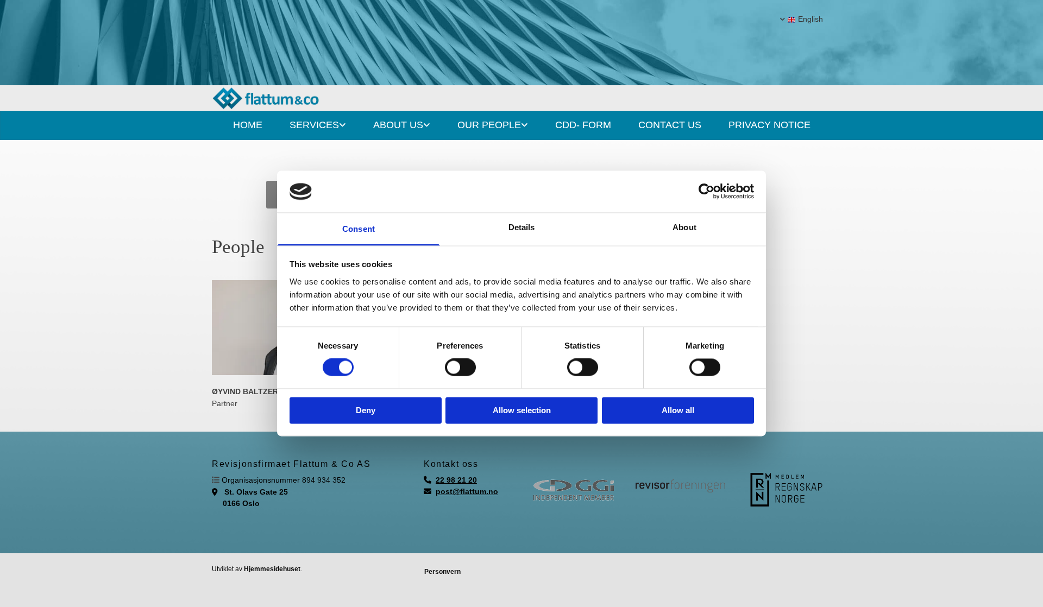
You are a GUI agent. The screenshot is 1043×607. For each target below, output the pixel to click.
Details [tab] (521, 227)
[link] (318, 125)
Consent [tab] (358, 228)
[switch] (460, 367)
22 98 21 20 (456, 480)
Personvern (442, 572)
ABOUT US (398, 124)
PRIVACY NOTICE (769, 124)
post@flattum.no (467, 491)
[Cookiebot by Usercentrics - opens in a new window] (706, 192)
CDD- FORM (583, 124)
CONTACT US (669, 124)
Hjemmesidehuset (272, 569)
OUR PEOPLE (489, 124)
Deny (365, 410)
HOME (247, 124)
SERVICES (314, 124)
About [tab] (684, 227)
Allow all (678, 410)
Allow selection (522, 410)
